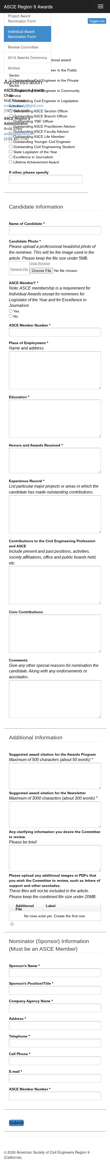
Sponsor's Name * (24, 966)
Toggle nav (97, 21)
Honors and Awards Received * (36, 445)
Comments (53, 668)
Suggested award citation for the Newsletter (53, 795)
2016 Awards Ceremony (27, 57)
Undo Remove (40, 263)
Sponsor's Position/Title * (31, 983)
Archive (14, 67)
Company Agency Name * (31, 1001)
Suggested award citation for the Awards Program (52, 757)
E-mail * (15, 1071)
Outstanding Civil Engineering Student (44, 147)
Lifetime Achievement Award (36, 162)
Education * (19, 397)
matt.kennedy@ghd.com (23, 105)
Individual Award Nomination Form (22, 34)
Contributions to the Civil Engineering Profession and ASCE (52, 552)
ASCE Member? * (49, 294)
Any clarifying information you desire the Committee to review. (54, 837)
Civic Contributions (26, 612)
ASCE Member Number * (29, 325)
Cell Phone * (19, 1054)
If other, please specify (29, 172)
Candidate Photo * (52, 249)
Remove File (19, 269)
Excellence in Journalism (33, 157)
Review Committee (23, 47)
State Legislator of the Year (35, 152)
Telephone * (19, 1036)
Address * (17, 1019)
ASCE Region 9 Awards (28, 6)
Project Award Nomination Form (22, 18)
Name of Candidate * (27, 224)
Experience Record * (53, 486)
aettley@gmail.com (19, 133)
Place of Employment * (28, 345)
